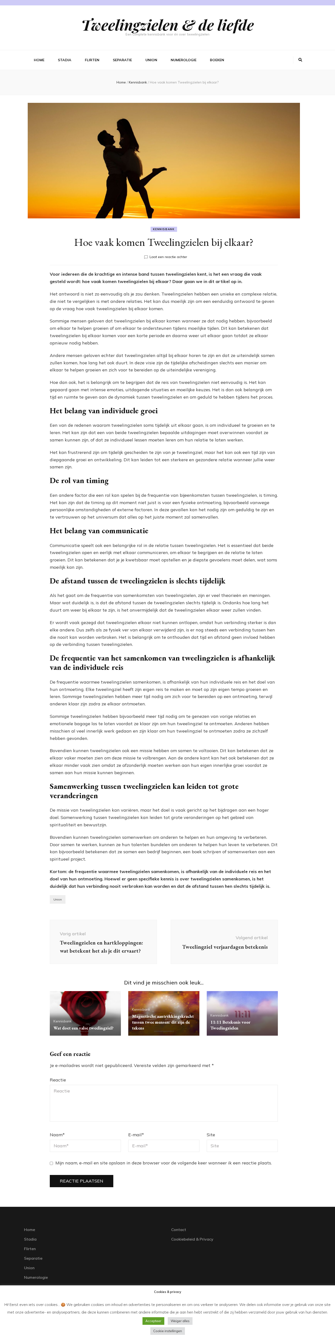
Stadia (64, 60)
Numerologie (183, 60)
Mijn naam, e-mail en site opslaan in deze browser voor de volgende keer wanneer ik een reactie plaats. (163, 1163)
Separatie (122, 60)
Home (39, 60)
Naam (57, 1135)
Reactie (58, 1080)
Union (151, 60)
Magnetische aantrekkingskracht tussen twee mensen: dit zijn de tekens (163, 1022)
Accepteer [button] (153, 1321)
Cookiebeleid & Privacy (192, 1239)
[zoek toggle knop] (300, 60)
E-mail (136, 1135)
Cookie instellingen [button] (167, 1331)
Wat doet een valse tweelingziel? (83, 1028)
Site (211, 1135)
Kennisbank (164, 229)
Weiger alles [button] (180, 1321)
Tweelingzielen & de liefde (167, 24)
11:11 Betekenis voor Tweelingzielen (230, 1025)
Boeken (217, 60)
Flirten (92, 60)
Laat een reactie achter (168, 257)
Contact (178, 1229)
